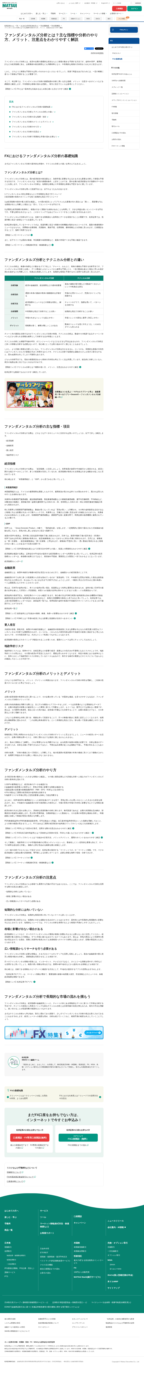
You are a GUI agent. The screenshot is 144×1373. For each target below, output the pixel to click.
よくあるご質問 (74, 3)
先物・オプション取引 (118, 1243)
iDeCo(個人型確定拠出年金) (120, 1275)
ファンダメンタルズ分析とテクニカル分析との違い (32, 112)
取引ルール (116, 126)
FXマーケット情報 (118, 146)
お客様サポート (116, 13)
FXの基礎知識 (117, 59)
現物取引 (8, 1247)
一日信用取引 (11, 1264)
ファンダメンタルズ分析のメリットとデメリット (32, 122)
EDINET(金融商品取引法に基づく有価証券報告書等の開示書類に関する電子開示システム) (40, 1307)
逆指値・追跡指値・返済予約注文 (53, 1257)
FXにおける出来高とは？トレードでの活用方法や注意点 (78, 1097)
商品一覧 (22, 18)
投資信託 (54, 18)
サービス (62, 13)
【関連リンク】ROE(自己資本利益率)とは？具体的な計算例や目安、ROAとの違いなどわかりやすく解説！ (47, 833)
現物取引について (14, 1172)
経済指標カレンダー (12, 561)
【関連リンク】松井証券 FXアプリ (18, 982)
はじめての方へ (27, 13)
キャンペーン (85, 13)
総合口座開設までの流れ (50, 1269)
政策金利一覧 (9, 608)
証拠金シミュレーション (120, 94)
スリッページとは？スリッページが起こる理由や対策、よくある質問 (28, 1097)
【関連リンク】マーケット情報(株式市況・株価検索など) (27, 245)
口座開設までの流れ (119, 133)
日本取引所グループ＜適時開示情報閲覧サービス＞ (25, 1302)
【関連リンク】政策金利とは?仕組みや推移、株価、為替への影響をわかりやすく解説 (39, 613)
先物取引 (111, 1247)
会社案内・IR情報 (90, 3)
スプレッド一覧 (117, 87)
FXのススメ (116, 53)
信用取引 (8, 1251)
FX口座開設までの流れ (77, 1145)
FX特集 (114, 107)
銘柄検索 (138, 3)
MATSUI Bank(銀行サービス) (87, 1277)
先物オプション (75, 18)
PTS (6, 1276)
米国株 (43, 18)
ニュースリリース (116, 1221)
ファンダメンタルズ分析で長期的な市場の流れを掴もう (34, 137)
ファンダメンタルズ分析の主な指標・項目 (29, 117)
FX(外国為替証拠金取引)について (20, 1177)
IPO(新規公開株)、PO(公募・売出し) (19, 1268)
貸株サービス (9, 1272)
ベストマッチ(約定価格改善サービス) (55, 1261)
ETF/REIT (44, 1253)
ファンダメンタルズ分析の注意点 (25, 132)
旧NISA (112, 1265)
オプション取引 (114, 1255)
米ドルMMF (113, 1281)
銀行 (109, 18)
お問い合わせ (61, 3)
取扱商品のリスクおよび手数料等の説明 (120, 1323)
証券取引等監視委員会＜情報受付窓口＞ (68, 1302)
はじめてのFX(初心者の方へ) (122, 47)
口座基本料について (15, 1181)
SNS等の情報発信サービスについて (17, 1331)
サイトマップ (114, 1288)
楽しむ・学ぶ (41, 13)
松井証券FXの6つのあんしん (122, 74)
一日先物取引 (113, 1251)
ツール (72, 13)
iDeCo (98, 18)
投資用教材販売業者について (48, 1323)
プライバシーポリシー (80, 1327)
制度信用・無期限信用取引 (16, 1255)
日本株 (33, 18)
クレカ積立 (121, 18)
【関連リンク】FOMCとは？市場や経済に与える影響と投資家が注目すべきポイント (38, 618)
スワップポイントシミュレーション (124, 100)
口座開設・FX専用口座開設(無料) (30, 1137)
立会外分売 (44, 1249)
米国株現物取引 (80, 1247)
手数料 (53, 13)
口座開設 (119, 8)
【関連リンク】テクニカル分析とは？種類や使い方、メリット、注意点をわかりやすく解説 (41, 367)
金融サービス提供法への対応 (14, 1327)
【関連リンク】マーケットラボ (17, 235)
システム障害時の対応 (12, 1323)
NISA (88, 18)
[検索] (132, 3)
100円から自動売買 (118, 80)
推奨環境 (109, 1327)
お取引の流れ (116, 139)
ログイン (134, 8)
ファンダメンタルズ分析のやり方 (25, 127)
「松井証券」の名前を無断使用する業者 (120, 1319)
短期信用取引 (11, 1260)
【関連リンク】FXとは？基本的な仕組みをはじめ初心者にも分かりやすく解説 (36, 89)
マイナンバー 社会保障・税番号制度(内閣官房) (110, 1302)
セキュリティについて (80, 1319)
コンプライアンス (78, 1323)
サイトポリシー (43, 1327)
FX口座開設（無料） (78, 1137)
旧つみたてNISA (115, 1269)
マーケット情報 (99, 13)
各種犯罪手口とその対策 (47, 1319)
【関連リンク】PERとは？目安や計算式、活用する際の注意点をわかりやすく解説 (37, 828)
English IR (104, 3)
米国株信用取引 (80, 1251)
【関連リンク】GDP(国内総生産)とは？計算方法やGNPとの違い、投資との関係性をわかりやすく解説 (45, 549)
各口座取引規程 (10, 1319)
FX (64, 18)
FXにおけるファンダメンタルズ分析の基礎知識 (31, 107)
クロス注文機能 (46, 1265)
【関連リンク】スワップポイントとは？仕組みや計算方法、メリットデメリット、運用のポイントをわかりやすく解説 (52, 837)
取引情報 (115, 113)
